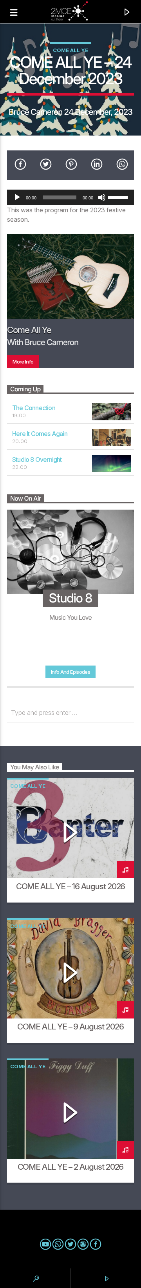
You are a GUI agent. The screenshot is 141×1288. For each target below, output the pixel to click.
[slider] (119, 197)
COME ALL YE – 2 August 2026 (71, 1167)
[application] (70, 197)
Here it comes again (39, 434)
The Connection (33, 408)
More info (23, 361)
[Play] (17, 197)
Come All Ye (70, 50)
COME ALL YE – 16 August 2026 (70, 886)
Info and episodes (70, 672)
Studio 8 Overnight (37, 459)
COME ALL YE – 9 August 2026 (70, 1026)
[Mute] (102, 197)
